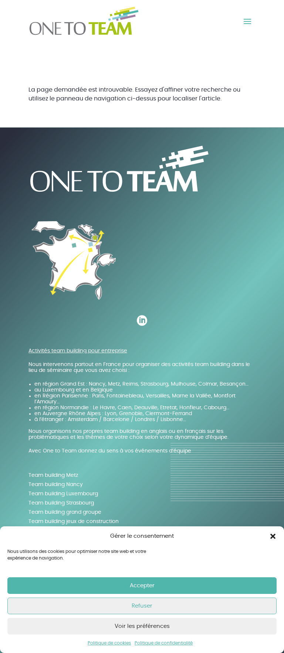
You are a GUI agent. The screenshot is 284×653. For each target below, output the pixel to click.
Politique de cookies (109, 643)
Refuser (142, 606)
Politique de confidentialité (164, 643)
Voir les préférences (142, 626)
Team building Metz (53, 475)
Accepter (142, 585)
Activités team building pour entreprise (77, 350)
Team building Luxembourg (63, 493)
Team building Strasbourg (61, 503)
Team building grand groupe (64, 512)
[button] (273, 536)
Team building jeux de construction (73, 521)
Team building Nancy (55, 484)
